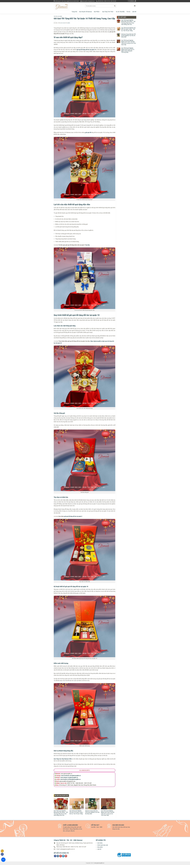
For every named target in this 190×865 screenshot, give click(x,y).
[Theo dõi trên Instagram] (129, 1)
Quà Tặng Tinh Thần (107, 11)
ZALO (3, 859)
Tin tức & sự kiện (58, 16)
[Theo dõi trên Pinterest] (60, 856)
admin (68, 22)
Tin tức (128, 11)
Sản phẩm (100, 847)
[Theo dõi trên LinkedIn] (63, 856)
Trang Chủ (74, 11)
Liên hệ (99, 849)
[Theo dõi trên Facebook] (128, 1)
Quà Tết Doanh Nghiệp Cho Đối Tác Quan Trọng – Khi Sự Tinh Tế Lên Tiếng (76, 812)
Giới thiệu (99, 843)
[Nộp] (114, 6)
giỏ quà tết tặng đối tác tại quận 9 (73, 516)
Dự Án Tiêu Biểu (120, 11)
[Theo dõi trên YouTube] (135, 1)
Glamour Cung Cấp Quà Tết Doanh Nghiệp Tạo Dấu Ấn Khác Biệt (92, 812)
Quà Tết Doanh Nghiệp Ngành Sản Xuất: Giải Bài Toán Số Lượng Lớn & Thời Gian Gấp (107, 813)
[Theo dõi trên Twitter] (131, 1)
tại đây (88, 245)
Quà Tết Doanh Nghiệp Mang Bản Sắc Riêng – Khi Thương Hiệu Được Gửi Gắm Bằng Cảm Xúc (61, 813)
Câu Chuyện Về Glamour (85, 11)
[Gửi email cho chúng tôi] (132, 1)
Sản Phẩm (96, 11)
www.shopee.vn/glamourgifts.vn (69, 777)
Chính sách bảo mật (102, 845)
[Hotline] (2, 850)
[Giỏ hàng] (134, 6)
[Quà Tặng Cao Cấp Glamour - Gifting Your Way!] (68, 7)
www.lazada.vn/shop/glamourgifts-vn (70, 779)
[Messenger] (2, 854)
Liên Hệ (134, 11)
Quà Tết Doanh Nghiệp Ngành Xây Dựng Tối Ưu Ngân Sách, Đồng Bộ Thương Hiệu (127, 50)
